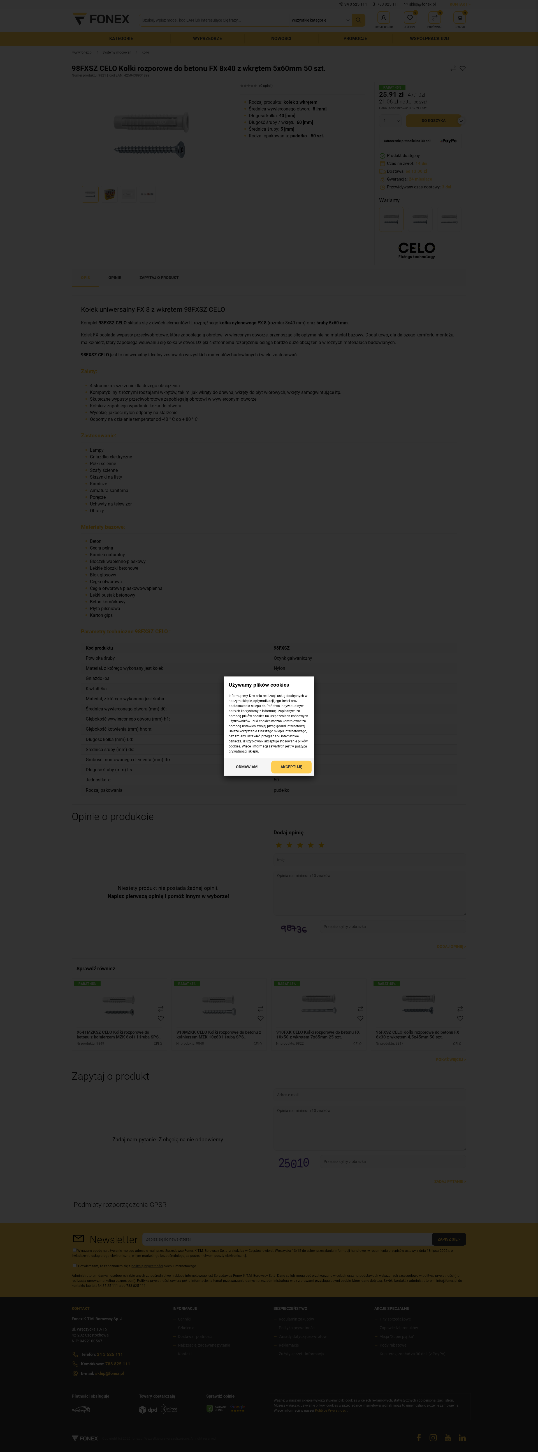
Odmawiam (247, 767)
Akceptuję (291, 767)
